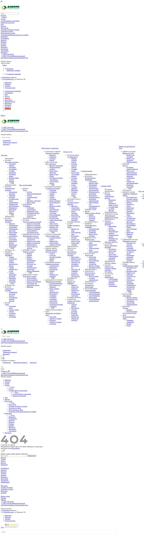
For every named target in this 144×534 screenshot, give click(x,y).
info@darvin (6, 77)
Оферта (3, 500)
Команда (4, 472)
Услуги (11, 389)
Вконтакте (8, 82)
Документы (5, 480)
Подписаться (32, 456)
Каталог (3, 457)
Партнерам (4, 479)
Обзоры (3, 498)
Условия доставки (7, 487)
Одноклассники (10, 88)
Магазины (4, 486)
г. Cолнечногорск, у (8, 79)
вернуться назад (6, 448)
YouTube (7, 86)
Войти (3, 115)
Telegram (7, 84)
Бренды (3, 463)
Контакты (4, 477)
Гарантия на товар (7, 489)
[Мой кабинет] (2, 348)
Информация (5, 482)
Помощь (3, 493)
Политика (4, 491)
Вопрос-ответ (5, 496)
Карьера (3, 475)
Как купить (12, 404)
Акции (3, 459)
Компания (12, 417)
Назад (12, 387)
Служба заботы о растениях (22, 394)
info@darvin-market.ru (14, 58)
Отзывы (3, 473)
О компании (5, 468)
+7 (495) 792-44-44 (7, 54)
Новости (4, 470)
